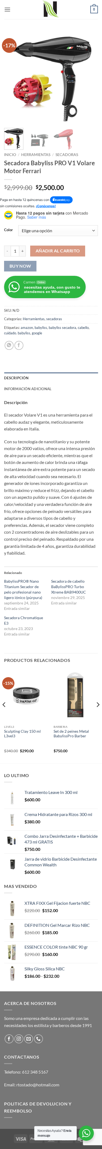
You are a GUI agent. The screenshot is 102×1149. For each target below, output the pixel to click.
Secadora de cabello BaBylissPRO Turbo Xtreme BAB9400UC (68, 586)
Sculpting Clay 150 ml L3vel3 (22, 733)
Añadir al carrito (58, 250)
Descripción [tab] (16, 378)
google (37, 333)
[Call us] (38, 1038)
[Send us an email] (28, 1038)
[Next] (89, 77)
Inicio (10, 154)
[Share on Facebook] (18, 345)
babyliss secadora (62, 327)
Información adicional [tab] (27, 389)
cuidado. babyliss (17, 333)
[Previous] (13, 77)
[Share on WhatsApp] (9, 345)
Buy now (20, 266)
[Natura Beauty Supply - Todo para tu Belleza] (51, 9)
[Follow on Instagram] (18, 1038)
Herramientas (35, 154)
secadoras (66, 154)
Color (8, 230)
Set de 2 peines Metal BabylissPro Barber (71, 733)
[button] (7, 9)
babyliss (41, 327)
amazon (27, 327)
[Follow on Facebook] (9, 1038)
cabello (83, 327)
